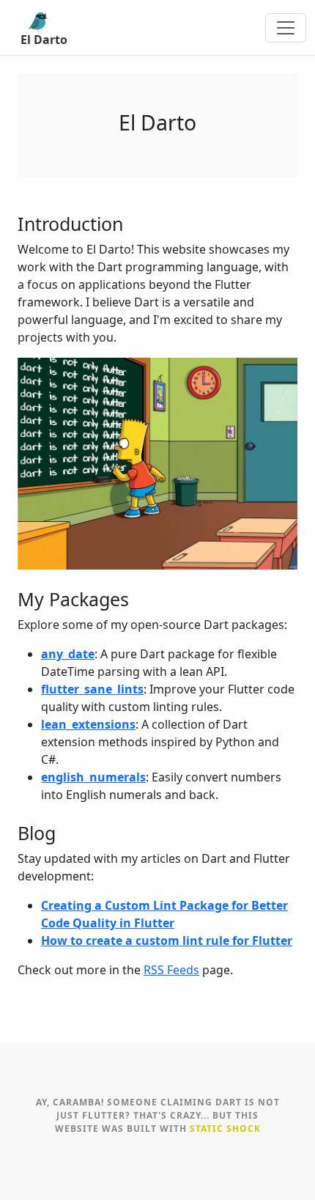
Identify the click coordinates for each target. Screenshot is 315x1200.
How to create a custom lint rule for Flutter (166, 940)
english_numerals (93, 777)
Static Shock (225, 1128)
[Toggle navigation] (285, 28)
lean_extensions (88, 724)
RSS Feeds (171, 970)
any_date (67, 654)
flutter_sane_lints (92, 689)
